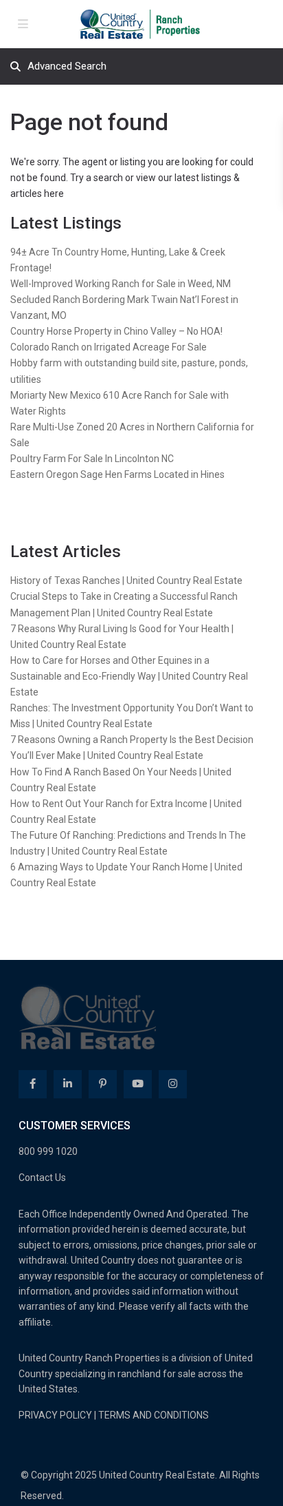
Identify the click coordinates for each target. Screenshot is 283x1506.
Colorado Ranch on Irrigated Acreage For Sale (108, 347)
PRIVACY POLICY (55, 1415)
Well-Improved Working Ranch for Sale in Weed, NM (120, 283)
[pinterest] (103, 1084)
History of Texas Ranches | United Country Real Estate (126, 580)
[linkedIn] (68, 1084)
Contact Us (42, 1177)
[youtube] (138, 1084)
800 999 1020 (48, 1151)
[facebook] (33, 1084)
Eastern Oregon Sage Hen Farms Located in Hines (117, 474)
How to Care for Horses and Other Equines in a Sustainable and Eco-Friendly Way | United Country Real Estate (129, 676)
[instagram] (173, 1084)
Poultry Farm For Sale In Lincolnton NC (92, 458)
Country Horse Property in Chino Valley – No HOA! (116, 331)
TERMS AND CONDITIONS (153, 1415)
